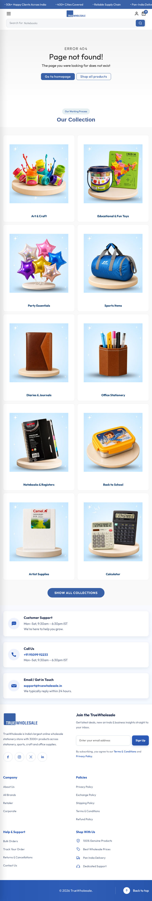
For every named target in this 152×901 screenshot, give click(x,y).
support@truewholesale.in (43, 686)
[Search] (140, 23)
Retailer (8, 803)
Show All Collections (76, 593)
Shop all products (93, 76)
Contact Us (10, 865)
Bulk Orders (10, 841)
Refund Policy (84, 819)
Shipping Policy (85, 803)
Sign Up (140, 740)
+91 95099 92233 (36, 655)
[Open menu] (8, 13)
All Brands (9, 795)
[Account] (136, 13)
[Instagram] (19, 757)
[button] (144, 13)
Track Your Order (14, 849)
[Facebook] (8, 757)
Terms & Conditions (125, 751)
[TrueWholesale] (20, 719)
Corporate (9, 811)
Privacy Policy (84, 756)
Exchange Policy (86, 795)
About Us (8, 787)
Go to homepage (58, 76)
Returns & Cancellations (17, 857)
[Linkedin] (42, 757)
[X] (31, 757)
